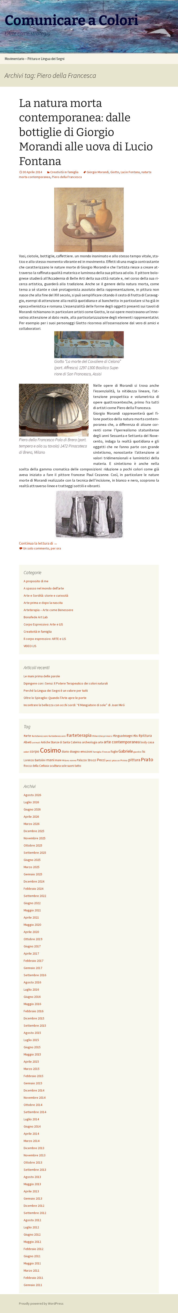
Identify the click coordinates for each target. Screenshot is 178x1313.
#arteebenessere (57, 736)
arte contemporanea (122, 741)
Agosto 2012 (32, 1220)
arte (100, 742)
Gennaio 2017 (33, 968)
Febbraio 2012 (33, 1249)
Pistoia (123, 760)
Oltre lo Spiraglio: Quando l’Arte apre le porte (55, 698)
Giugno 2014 (32, 1126)
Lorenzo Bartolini (34, 760)
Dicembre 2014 (34, 1090)
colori (26, 751)
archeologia (89, 742)
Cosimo (50, 750)
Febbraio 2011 (33, 1278)
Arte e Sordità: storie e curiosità (46, 595)
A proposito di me (36, 581)
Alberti (28, 742)
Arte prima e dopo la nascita (43, 603)
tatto (78, 766)
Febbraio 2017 (33, 961)
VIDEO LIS (30, 646)
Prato (147, 759)
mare (58, 760)
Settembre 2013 (35, 1169)
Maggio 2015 (32, 1054)
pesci (108, 760)
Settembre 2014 (35, 1112)
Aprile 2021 (31, 917)
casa (151, 742)
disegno (75, 752)
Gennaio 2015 (33, 1083)
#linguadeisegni (123, 736)
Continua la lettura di (38, 543)
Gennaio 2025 (33, 874)
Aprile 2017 (31, 953)
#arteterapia (79, 735)
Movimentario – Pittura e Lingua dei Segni (34, 58)
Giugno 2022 (32, 903)
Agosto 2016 (32, 982)
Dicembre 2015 (34, 1018)
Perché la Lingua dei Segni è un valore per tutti (56, 690)
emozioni (86, 752)
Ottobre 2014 (33, 1105)
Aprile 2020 (31, 932)
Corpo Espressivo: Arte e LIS (43, 624)
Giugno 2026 (32, 809)
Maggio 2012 (32, 1242)
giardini (138, 751)
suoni (70, 766)
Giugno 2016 (32, 997)
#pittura (145, 735)
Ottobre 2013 (33, 1162)
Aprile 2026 (31, 816)
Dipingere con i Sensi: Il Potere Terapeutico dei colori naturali (66, 683)
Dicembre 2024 (34, 881)
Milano (65, 760)
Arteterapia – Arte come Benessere (48, 610)
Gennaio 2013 (33, 1198)
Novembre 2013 (34, 1155)
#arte (27, 736)
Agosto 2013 (32, 1177)
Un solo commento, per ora (42, 548)
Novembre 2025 (34, 838)
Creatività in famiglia (64, 172)
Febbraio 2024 (33, 888)
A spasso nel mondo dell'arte (44, 588)
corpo (34, 751)
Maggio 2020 (32, 925)
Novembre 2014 (34, 1097)
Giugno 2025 (32, 860)
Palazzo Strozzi (86, 760)
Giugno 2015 (32, 1047)
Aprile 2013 (31, 1191)
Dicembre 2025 (34, 831)
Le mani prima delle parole (42, 676)
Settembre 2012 (35, 1213)
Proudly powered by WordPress (41, 1303)
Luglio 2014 (31, 1119)
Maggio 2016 (32, 1004)
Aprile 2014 (31, 1133)
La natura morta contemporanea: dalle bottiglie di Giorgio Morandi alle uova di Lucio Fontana (86, 132)
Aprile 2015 (31, 1061)
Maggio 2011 (32, 1263)
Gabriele (125, 751)
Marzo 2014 (31, 1141)
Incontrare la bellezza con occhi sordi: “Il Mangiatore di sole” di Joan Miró (74, 705)
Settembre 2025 (35, 852)
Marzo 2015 (31, 1069)
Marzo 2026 (31, 824)
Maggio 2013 (32, 1184)
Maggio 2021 (32, 910)
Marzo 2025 (31, 867)
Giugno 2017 (32, 946)
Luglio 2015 (31, 1040)
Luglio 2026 (31, 802)
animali (36, 742)
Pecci (101, 759)
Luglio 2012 (31, 1227)
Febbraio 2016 (33, 1011)
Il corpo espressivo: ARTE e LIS (45, 639)
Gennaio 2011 (33, 1285)
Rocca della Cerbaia (36, 766)
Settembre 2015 (35, 1025)
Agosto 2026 (32, 795)
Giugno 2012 (32, 1234)
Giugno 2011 (32, 1256)
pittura (134, 759)
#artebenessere (40, 736)
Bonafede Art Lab (36, 617)
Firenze (106, 751)
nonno (73, 760)
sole (64, 766)
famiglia (97, 751)
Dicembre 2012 (34, 1206)
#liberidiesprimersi (102, 736)
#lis (135, 736)
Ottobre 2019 (33, 939)
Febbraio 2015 (33, 1076)
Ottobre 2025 (33, 845)
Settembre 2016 (35, 975)
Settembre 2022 (35, 896)
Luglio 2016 (31, 989)
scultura (55, 766)
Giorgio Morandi (98, 172)
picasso (116, 760)
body (143, 742)
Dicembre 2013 (34, 1148)
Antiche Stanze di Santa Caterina (61, 742)
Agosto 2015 (32, 1033)
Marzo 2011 (31, 1270)
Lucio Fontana (130, 172)
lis (143, 751)
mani (50, 759)
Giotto (114, 172)
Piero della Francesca (67, 177)
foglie (114, 752)
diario (65, 752)
